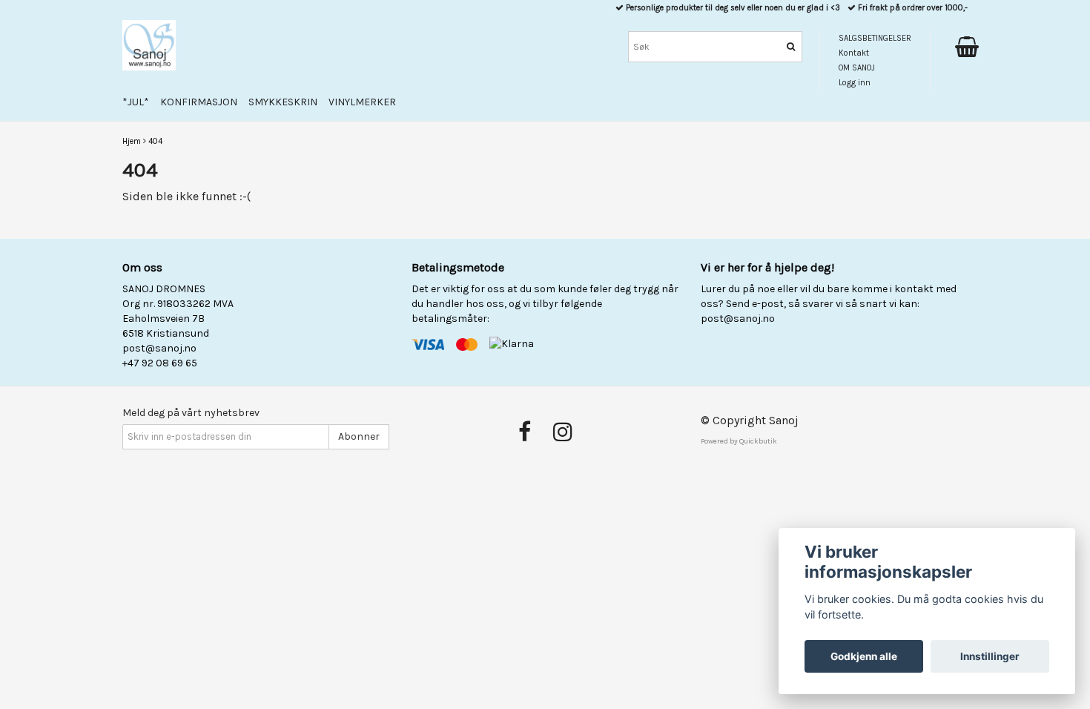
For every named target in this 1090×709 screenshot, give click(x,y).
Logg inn (855, 83)
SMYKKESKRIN (282, 102)
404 (155, 141)
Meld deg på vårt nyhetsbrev (191, 412)
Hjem (131, 141)
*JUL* (135, 102)
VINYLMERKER (362, 102)
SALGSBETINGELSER (875, 38)
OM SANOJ (857, 68)
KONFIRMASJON (198, 102)
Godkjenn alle (863, 656)
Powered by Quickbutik (739, 441)
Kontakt (854, 53)
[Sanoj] (149, 45)
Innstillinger (990, 656)
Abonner (359, 436)
